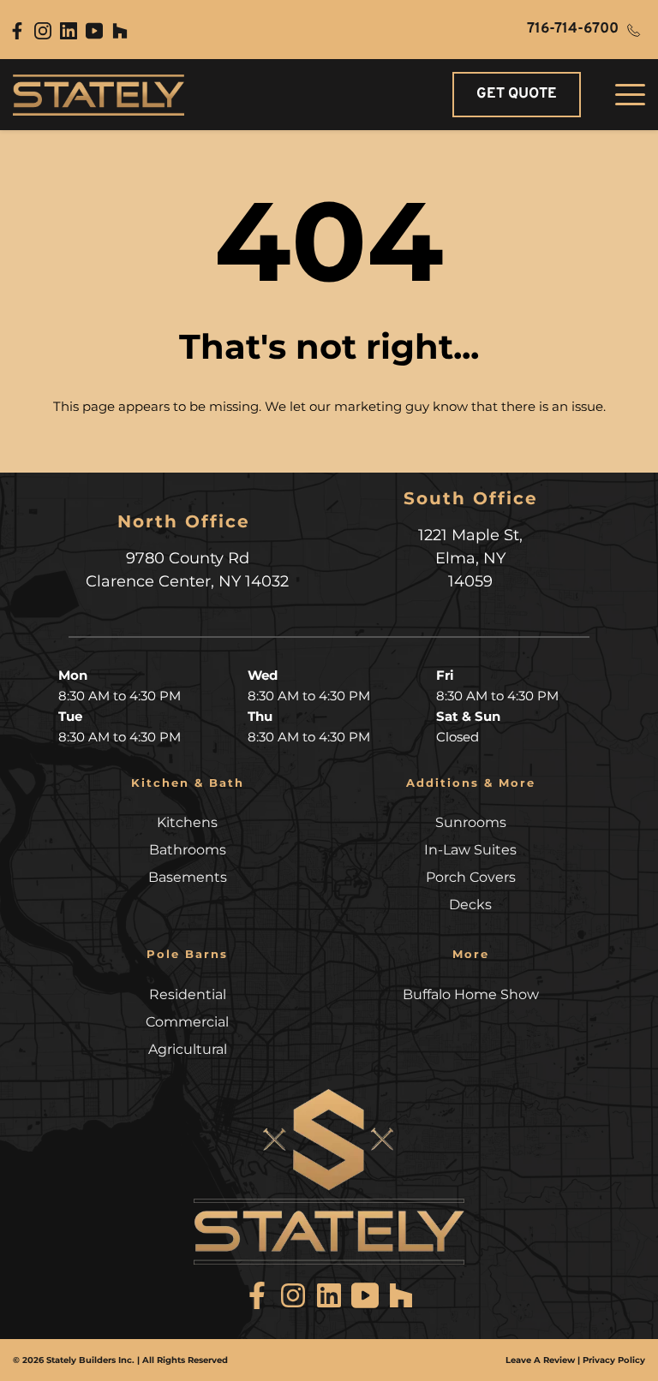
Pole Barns (187, 954)
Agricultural (187, 1049)
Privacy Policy (614, 1360)
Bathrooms (187, 850)
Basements (187, 877)
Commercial (187, 1022)
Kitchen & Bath (187, 782)
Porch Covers (471, 877)
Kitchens (187, 822)
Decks (470, 904)
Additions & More (470, 782)
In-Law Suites (470, 850)
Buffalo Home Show (471, 994)
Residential (187, 994)
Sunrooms (470, 822)
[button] (630, 95)
